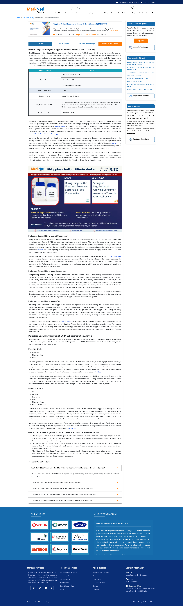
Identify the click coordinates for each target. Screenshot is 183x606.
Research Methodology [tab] (87, 44)
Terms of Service (150, 602)
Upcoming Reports (89, 13)
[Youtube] (46, 588)
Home (18, 18)
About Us (57, 13)
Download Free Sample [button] (110, 44)
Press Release (123, 13)
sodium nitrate (60, 126)
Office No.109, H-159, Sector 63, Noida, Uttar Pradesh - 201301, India (140, 590)
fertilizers (72, 428)
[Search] (132, 8)
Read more (114, 31)
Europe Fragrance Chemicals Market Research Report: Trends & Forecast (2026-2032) (140, 131)
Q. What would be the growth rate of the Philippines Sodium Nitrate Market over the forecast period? (68, 468)
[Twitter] (40, 588)
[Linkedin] (28, 588)
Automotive (97, 576)
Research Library (28, 18)
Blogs (134, 13)
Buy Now (141, 41)
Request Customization (140, 95)
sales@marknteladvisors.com (128, 2)
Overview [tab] (40, 44)
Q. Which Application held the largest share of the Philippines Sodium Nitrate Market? (62, 488)
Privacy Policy (137, 602)
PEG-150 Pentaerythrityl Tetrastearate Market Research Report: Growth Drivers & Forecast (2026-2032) (140, 123)
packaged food (115, 256)
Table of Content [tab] (63, 44)
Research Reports (71, 13)
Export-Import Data (107, 13)
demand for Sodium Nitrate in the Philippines (45, 134)
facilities (98, 372)
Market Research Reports (69, 572)
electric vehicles (67, 322)
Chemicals (96, 589)
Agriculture (115, 143)
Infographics (64, 583)
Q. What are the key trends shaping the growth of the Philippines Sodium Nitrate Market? (63, 494)
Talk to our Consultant (140, 139)
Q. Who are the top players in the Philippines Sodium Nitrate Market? (56, 482)
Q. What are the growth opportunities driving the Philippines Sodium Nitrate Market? (61, 500)
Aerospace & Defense (101, 572)
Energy (95, 586)
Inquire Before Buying (140, 47)
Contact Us (143, 13)
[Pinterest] (51, 588)
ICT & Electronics (99, 583)
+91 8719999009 (148, 2)
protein (40, 250)
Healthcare (97, 579)
